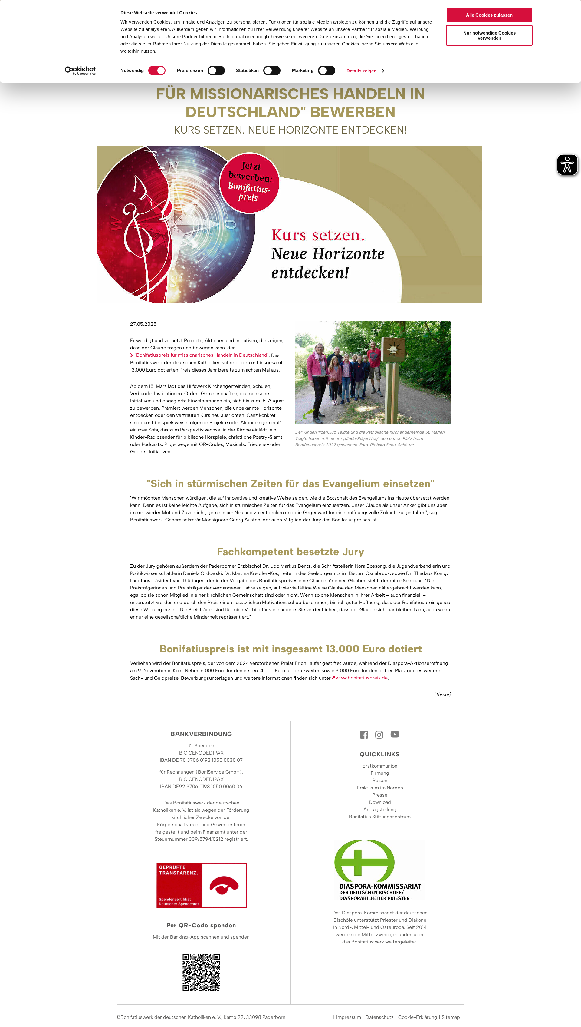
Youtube (394, 734)
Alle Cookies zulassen (489, 15)
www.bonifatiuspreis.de (362, 678)
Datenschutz (380, 1017)
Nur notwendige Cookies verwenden (489, 35)
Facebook (364, 734)
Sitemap (451, 1017)
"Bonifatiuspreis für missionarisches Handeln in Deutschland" (202, 355)
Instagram (379, 734)
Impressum (348, 1017)
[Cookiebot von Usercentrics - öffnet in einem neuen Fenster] (80, 70)
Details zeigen (361, 70)
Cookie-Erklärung (417, 1017)
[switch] (216, 70)
